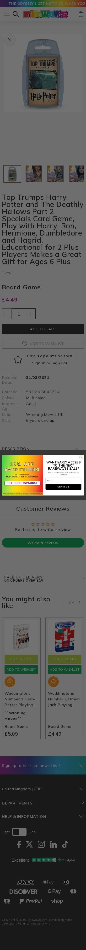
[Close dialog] (81, 457)
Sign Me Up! (63, 486)
